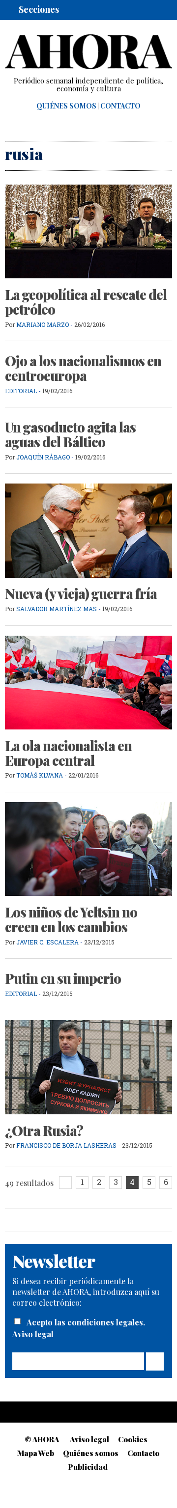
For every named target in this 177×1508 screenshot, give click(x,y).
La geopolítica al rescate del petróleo (86, 302)
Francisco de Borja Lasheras (66, 1145)
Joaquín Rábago (43, 457)
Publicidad (88, 1467)
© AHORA (42, 1439)
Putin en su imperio (63, 978)
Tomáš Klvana (39, 775)
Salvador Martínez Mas (56, 609)
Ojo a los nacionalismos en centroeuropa (83, 368)
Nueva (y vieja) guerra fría (81, 593)
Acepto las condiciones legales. (86, 1322)
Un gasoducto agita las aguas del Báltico (70, 434)
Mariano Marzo (42, 324)
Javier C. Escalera (47, 942)
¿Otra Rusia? (44, 1130)
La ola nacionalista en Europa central (68, 753)
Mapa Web (35, 1453)
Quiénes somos (66, 106)
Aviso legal (33, 1334)
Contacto (120, 106)
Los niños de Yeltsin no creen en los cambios (71, 919)
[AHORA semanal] (88, 51)
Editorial (21, 391)
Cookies (133, 1439)
